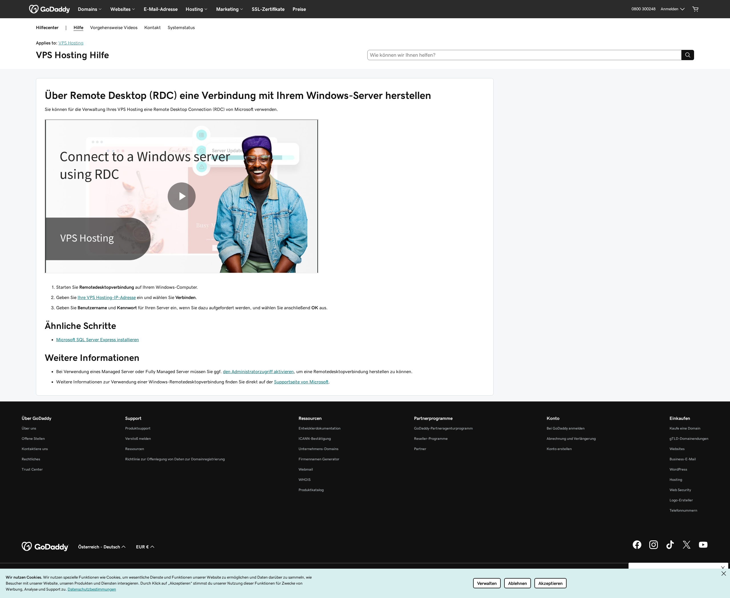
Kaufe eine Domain (685, 428)
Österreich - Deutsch (99, 546)
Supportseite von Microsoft (301, 381)
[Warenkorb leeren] (695, 9)
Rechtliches (31, 459)
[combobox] (524, 55)
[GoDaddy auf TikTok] (670, 548)
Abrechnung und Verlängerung (571, 438)
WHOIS (305, 479)
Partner (420, 449)
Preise (299, 9)
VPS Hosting (71, 42)
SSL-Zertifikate (268, 9)
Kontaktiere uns (35, 449)
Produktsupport (138, 428)
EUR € (142, 546)
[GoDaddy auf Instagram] (653, 548)
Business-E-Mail (683, 459)
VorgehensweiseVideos (113, 27)
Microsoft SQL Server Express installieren (97, 339)
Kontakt (152, 27)
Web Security (680, 490)
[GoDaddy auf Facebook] (637, 548)
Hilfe (78, 27)
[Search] (688, 55)
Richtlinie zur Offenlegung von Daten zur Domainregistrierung (175, 459)
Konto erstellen (559, 449)
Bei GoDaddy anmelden (566, 428)
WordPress (678, 469)
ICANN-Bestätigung (315, 438)
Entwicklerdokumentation (319, 428)
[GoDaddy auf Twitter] (687, 548)
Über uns (29, 428)
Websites (677, 449)
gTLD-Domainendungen (689, 438)
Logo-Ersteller (681, 500)
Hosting (676, 479)
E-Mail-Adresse (161, 9)
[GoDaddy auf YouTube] (703, 548)
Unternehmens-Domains (318, 449)
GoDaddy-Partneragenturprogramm (443, 428)
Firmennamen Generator (319, 459)
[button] (723, 568)
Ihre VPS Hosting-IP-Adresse (107, 297)
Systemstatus (181, 27)
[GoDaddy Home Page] (45, 547)
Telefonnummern (683, 510)
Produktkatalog (311, 490)
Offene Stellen (33, 438)
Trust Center (32, 469)
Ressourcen (134, 449)
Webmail (306, 469)
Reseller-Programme (431, 438)
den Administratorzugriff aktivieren (258, 371)
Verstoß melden (138, 438)
